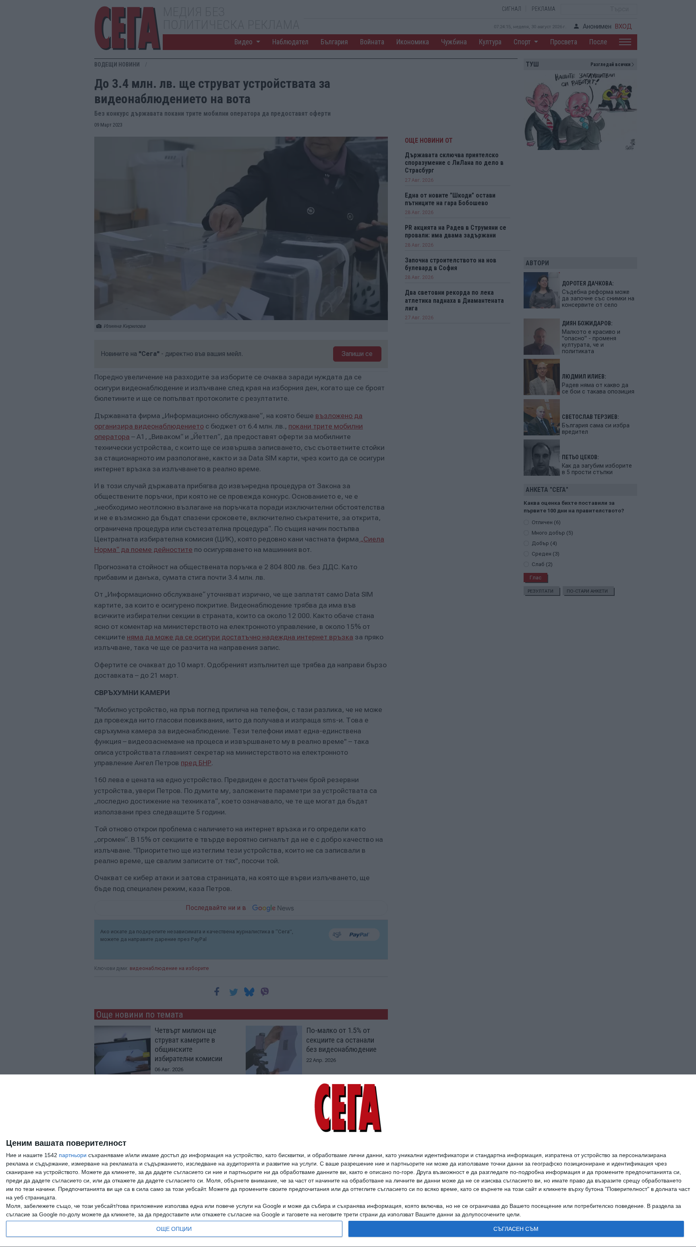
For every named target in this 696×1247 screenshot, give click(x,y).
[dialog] (348, 1161)
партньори (73, 1155)
